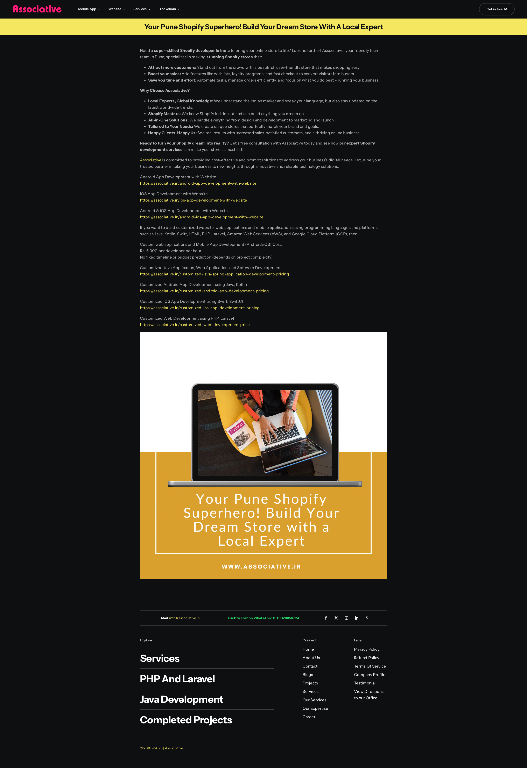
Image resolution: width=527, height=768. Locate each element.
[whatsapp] (367, 618)
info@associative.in (184, 618)
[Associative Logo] (37, 6)
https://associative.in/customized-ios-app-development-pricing (200, 307)
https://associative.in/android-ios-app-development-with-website (202, 217)
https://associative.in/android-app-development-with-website (198, 183)
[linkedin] (357, 618)
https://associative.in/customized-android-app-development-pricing (204, 291)
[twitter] (336, 618)
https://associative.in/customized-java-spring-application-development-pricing (214, 274)
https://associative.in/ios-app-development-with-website (193, 200)
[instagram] (347, 618)
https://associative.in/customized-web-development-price (195, 324)
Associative (150, 160)
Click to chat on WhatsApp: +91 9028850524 (263, 618)
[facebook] (326, 618)
